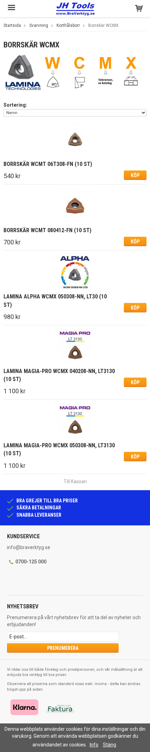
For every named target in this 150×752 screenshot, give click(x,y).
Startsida (12, 25)
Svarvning (38, 25)
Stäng (109, 744)
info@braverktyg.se (28, 547)
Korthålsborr (68, 25)
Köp (135, 175)
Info (94, 744)
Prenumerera (62, 648)
